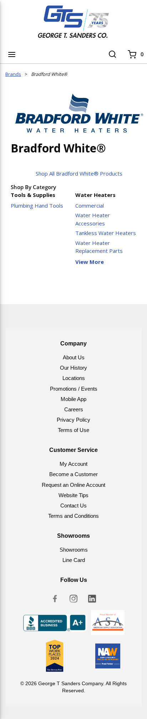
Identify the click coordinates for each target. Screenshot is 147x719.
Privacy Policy (73, 420)
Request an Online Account (73, 485)
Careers (73, 409)
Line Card (73, 560)
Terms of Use (73, 430)
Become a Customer (73, 474)
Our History (73, 368)
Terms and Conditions (73, 516)
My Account (73, 464)
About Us (74, 357)
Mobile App (73, 399)
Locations (73, 378)
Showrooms (74, 550)
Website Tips (73, 495)
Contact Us (73, 505)
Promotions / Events (73, 389)
